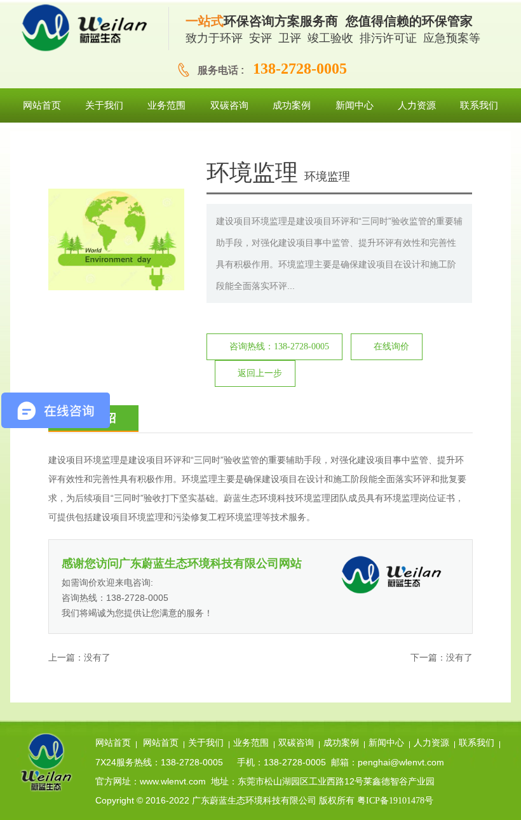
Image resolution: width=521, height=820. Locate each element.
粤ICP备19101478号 (395, 800)
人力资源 (431, 743)
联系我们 (476, 743)
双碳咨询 (296, 743)
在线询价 (391, 346)
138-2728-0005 (300, 68)
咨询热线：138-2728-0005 (279, 346)
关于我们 (206, 743)
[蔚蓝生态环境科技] (89, 28)
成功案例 (341, 743)
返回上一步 (260, 373)
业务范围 (251, 743)
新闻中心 (386, 743)
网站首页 (113, 743)
